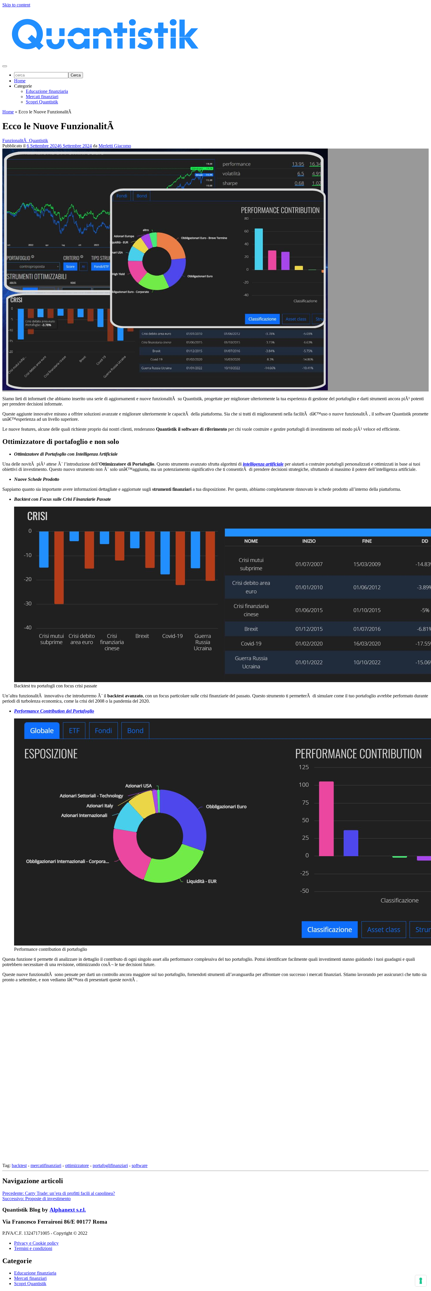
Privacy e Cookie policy (36, 1243)
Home (20, 80)
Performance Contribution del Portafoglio (54, 710)
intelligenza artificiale (263, 463)
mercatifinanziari (45, 1165)
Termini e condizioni (33, 1248)
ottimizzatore (77, 1165)
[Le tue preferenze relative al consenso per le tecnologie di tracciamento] (420, 1280)
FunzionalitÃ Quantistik (25, 140)
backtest (19, 1165)
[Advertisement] (178, 1075)
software (139, 1165)
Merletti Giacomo (115, 145)
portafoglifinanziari (110, 1165)
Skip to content (16, 4)
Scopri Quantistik (42, 101)
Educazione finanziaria (47, 91)
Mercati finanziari (42, 96)
